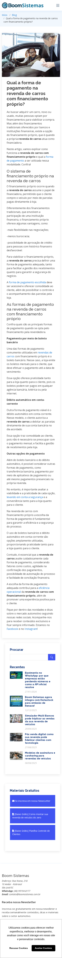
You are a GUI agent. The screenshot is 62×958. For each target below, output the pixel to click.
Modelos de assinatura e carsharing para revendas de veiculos (40, 755)
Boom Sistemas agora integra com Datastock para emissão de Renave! (39, 701)
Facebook (12, 629)
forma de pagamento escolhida (27, 282)
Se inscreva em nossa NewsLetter (32, 800)
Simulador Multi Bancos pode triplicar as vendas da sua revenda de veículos (40, 720)
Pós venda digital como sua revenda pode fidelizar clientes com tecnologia (39, 738)
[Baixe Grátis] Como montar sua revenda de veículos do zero (30, 816)
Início (4, 14)
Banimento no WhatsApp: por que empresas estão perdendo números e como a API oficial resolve (37, 680)
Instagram (31, 629)
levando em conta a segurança (25, 497)
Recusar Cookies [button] (18, 948)
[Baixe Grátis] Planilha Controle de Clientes (31, 832)
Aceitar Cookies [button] (43, 948)
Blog (14, 14)
